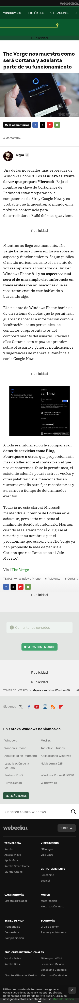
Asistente (54, 578)
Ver (41, 647)
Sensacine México (52, 964)
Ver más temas (16, 795)
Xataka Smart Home (17, 866)
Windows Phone (30, 578)
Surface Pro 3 (13, 775)
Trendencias (12, 926)
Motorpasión (49, 901)
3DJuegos (47, 849)
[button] (22, 154)
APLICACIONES (59, 13)
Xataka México (13, 958)
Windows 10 (49, 783)
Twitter (42, 125)
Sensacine (47, 875)
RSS (53, 706)
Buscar (73, 811)
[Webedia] (69, 3)
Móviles (46, 740)
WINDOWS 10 (12, 13)
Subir (64, 828)
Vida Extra (47, 854)
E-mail (57, 125)
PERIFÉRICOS (35, 13)
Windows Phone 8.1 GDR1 (57, 775)
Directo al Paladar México (20, 975)
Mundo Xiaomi (13, 871)
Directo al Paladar (15, 901)
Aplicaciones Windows (56, 756)
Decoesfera (11, 932)
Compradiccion (14, 938)
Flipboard (50, 125)
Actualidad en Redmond (20, 756)
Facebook (35, 125)
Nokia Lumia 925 (52, 763)
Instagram (45, 706)
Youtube (37, 706)
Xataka (8, 849)
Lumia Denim (13, 783)
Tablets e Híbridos (53, 748)
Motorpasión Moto (52, 906)
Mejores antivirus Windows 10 (51, 690)
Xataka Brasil (12, 964)
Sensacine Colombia (54, 969)
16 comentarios (19, 125)
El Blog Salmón (50, 926)
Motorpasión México (54, 975)
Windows (10, 740)
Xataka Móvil (12, 854)
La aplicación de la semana (16, 765)
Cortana (72, 578)
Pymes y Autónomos (54, 932)
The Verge (20, 569)
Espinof (45, 880)
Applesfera (11, 860)
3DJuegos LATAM (51, 958)
